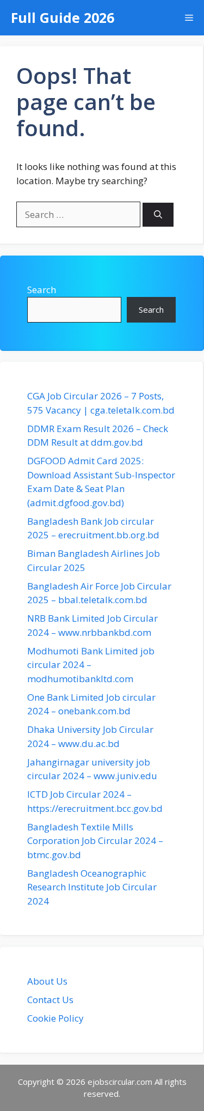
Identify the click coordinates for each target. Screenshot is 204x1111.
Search (41, 289)
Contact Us (50, 999)
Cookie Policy (55, 1018)
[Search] (158, 215)
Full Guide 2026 (62, 17)
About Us (47, 981)
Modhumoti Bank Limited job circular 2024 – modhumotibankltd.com (90, 665)
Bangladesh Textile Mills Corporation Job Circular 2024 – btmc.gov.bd (95, 841)
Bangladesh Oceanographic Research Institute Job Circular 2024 (92, 887)
